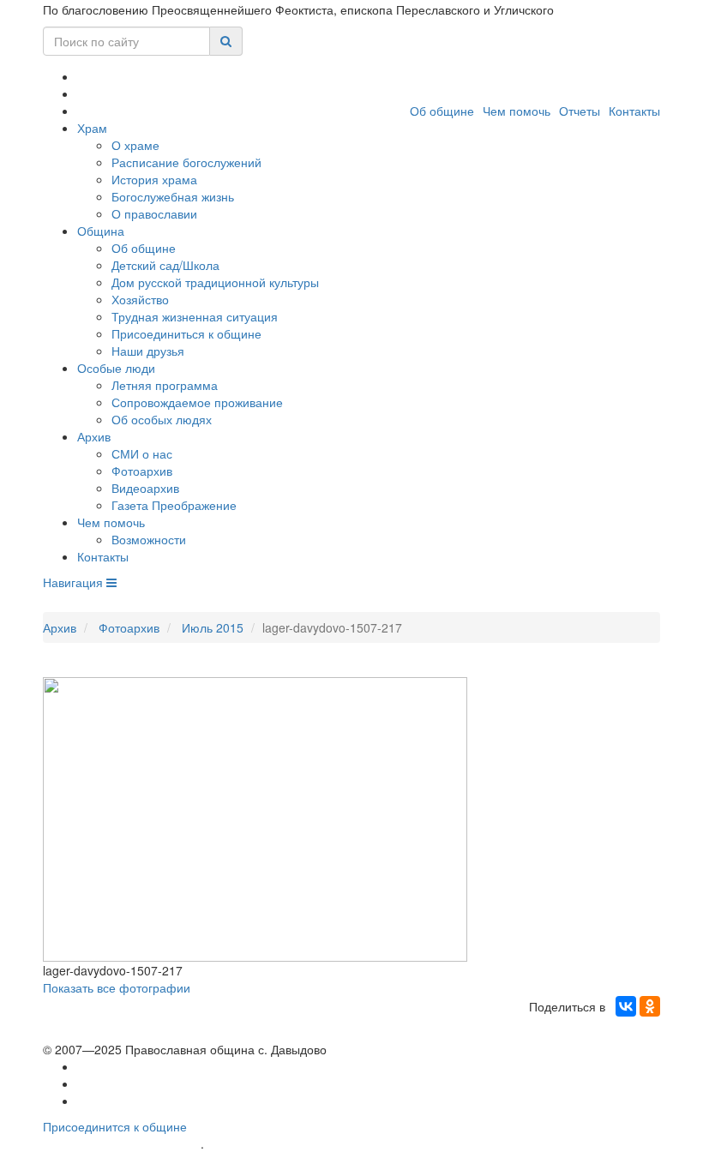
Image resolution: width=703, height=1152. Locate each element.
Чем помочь (516, 110)
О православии (154, 213)
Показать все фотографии (116, 987)
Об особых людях (161, 419)
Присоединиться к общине (186, 333)
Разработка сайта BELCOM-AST (122, 1144)
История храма (154, 179)
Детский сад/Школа (165, 264)
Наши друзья (147, 350)
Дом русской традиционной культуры (215, 282)
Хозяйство (140, 299)
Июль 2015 (212, 627)
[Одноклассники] (650, 1006)
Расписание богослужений (186, 162)
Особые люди (116, 367)
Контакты (634, 110)
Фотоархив (141, 470)
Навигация (74, 582)
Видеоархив (145, 487)
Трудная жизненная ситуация (194, 316)
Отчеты (579, 110)
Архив (94, 436)
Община (100, 230)
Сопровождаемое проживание (197, 402)
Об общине (442, 110)
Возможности (148, 539)
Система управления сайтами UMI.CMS (304, 1144)
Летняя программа (164, 384)
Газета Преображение (174, 504)
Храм (92, 127)
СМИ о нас (141, 453)
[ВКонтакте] (626, 1006)
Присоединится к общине (115, 1126)
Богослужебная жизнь (172, 196)
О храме (135, 144)
